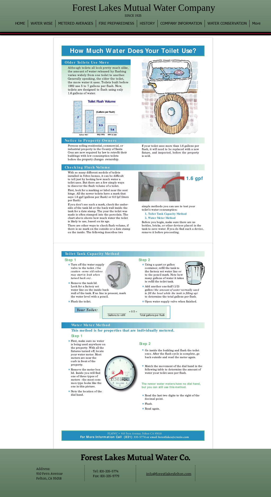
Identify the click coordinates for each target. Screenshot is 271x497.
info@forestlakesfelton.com (168, 473)
